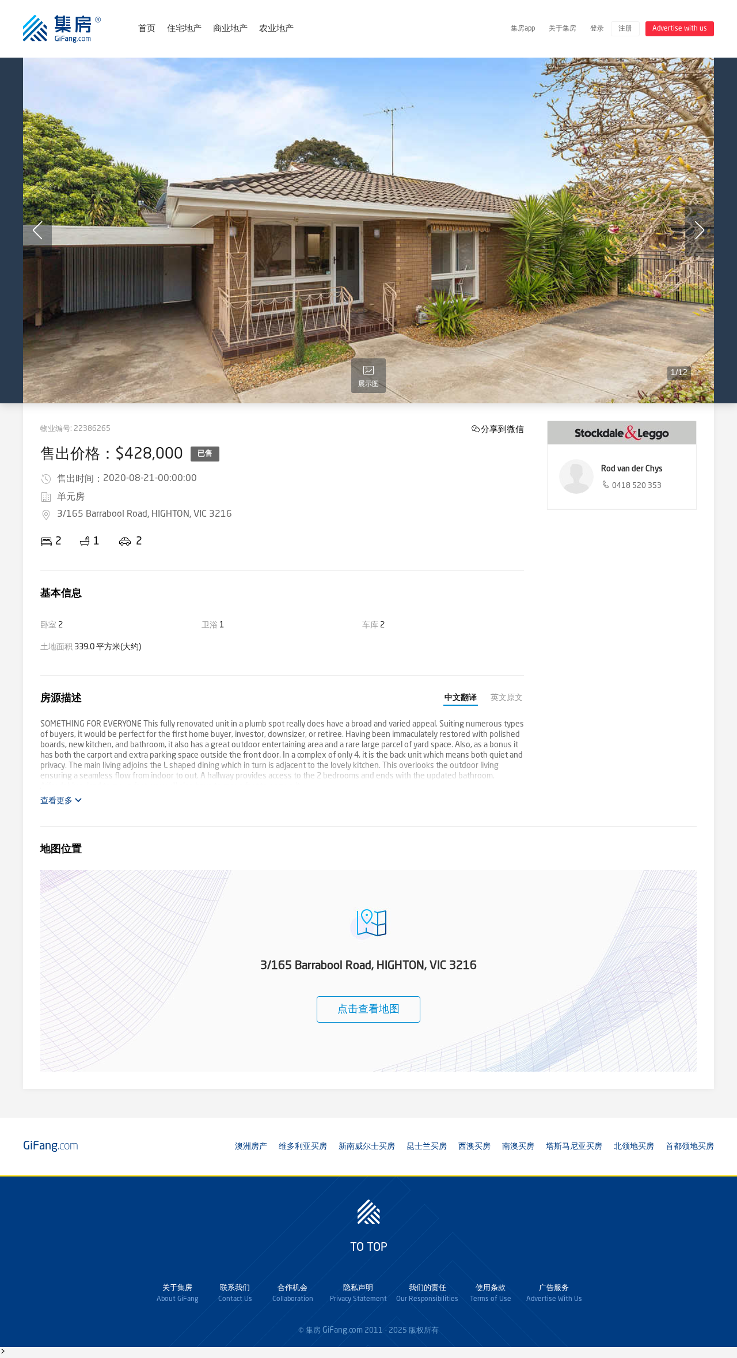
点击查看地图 (368, 1009)
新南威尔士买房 (367, 1147)
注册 (625, 28)
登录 (597, 28)
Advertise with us (679, 28)
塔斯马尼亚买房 (574, 1147)
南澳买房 (518, 1147)
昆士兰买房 (427, 1147)
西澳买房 (474, 1147)
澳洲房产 (251, 1147)
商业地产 (230, 29)
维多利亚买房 (303, 1147)
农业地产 (276, 29)
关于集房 (562, 28)
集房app (523, 28)
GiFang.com (342, 1330)
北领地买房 (634, 1147)
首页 (146, 29)
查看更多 (57, 801)
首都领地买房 (690, 1147)
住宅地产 (184, 29)
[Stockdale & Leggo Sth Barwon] (622, 432)
